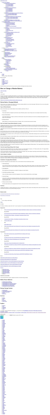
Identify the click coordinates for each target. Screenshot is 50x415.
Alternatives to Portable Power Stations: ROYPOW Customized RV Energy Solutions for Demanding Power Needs (22, 248)
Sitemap (6, 311)
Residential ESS (4, 83)
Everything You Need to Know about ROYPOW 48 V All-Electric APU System (16, 237)
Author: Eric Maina (3, 90)
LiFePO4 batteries (24, 312)
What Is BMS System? (7, 224)
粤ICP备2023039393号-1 (38, 310)
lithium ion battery (12, 312)
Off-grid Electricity (5, 82)
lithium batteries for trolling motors (32, 312)
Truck (3, 84)
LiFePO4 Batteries (5, 80)
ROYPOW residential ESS (4, 312)
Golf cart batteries (18, 312)
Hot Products (2, 311)
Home (3, 74)
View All (1, 267)
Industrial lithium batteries (42, 312)
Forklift (3, 79)
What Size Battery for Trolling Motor (5, 195)
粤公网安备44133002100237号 (29, 310)
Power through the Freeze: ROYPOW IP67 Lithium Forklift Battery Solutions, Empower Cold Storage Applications (22, 213)
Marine (3, 81)
